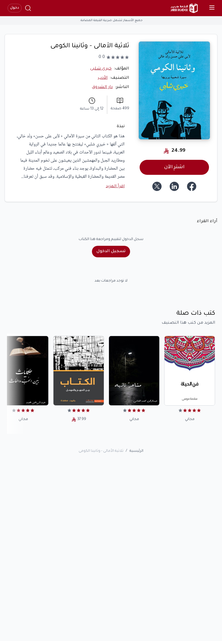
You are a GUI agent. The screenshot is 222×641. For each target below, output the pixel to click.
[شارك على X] (157, 186)
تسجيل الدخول (111, 251)
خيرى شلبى (101, 69)
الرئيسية (136, 451)
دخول (14, 8)
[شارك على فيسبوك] (192, 186)
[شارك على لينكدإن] (174, 186)
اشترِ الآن (174, 167)
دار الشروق (102, 87)
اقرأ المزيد (115, 186)
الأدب (103, 78)
